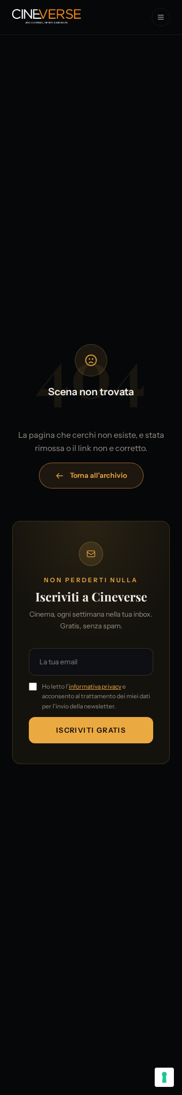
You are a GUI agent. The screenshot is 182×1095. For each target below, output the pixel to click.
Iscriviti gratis (91, 730)
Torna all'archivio (98, 475)
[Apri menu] (161, 17)
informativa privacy (95, 686)
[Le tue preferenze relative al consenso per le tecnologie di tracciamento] (164, 1077)
